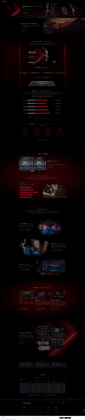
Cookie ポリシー (11, 419)
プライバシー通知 (6, 419)
